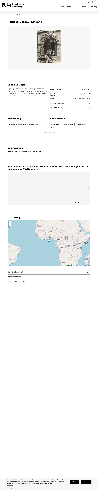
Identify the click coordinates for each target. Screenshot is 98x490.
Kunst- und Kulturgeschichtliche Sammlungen (25, 151)
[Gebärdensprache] (92, 2)
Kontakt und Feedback (17, 281)
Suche (77, 2)
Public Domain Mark (61, 65)
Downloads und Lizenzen (18, 272)
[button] (49, 241)
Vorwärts (88, 188)
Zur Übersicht (80, 203)
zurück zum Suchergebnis (17, 15)
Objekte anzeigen (49, 132)
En (96, 2)
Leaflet (69, 265)
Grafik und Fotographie (17, 153)
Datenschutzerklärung (45, 483)
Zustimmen (86, 482)
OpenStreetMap (79, 265)
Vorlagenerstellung (13, 122)
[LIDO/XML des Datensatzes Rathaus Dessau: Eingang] (89, 108)
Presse (72, 2)
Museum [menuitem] (83, 7)
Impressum (10, 485)
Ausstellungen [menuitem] (71, 7)
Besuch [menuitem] (61, 7)
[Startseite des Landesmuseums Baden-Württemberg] (13, 6)
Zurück (9, 188)
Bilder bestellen (14, 277)
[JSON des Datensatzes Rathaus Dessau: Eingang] (89, 103)
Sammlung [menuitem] (93, 7)
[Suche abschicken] (85, 2)
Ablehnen (75, 482)
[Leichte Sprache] (89, 2)
